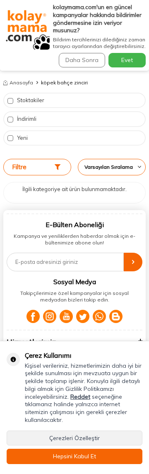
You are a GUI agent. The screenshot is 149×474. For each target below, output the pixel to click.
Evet (127, 60)
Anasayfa (21, 82)
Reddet (80, 396)
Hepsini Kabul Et (74, 456)
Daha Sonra (82, 60)
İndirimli (26, 118)
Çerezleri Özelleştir (74, 438)
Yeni (22, 137)
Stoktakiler (30, 100)
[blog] (116, 316)
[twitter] (82, 316)
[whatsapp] (99, 316)
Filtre (19, 167)
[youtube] (66, 316)
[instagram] (49, 316)
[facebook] (33, 316)
